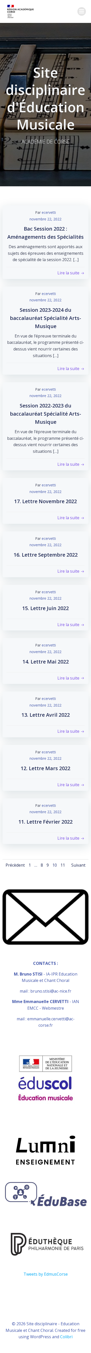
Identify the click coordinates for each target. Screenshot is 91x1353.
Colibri (66, 1337)
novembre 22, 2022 (45, 219)
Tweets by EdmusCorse (46, 1274)
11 (62, 865)
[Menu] (81, 11)
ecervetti (49, 212)
